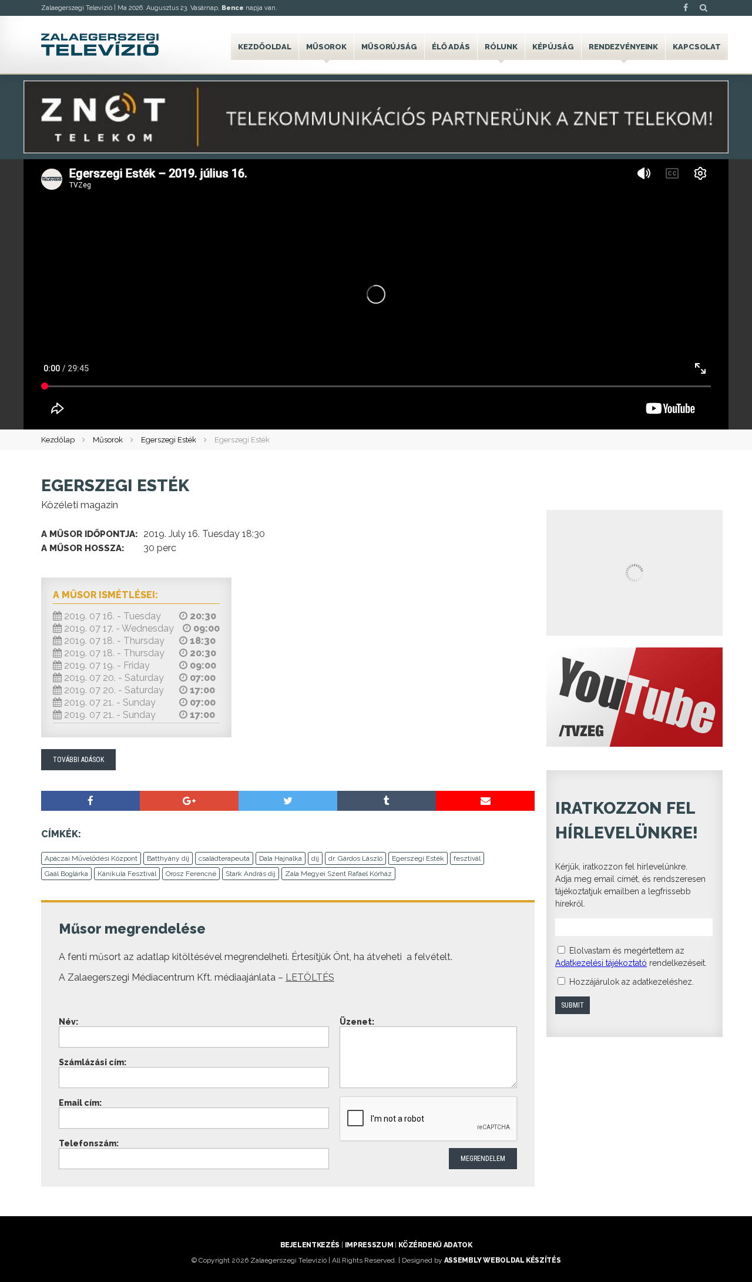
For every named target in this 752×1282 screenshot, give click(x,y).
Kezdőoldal (264, 46)
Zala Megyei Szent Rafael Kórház (338, 874)
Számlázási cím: (92, 1062)
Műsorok (326, 46)
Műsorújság (389, 46)
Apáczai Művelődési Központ (91, 858)
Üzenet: (357, 1021)
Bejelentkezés (310, 1245)
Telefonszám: (89, 1143)
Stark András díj (251, 874)
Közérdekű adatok (435, 1245)
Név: (68, 1021)
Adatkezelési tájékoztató (601, 963)
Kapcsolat (697, 46)
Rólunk (501, 46)
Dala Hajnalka (280, 858)
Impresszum (369, 1245)
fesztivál (467, 858)
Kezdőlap (58, 439)
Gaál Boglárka (66, 874)
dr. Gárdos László (355, 858)
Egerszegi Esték (168, 439)
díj (315, 858)
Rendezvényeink (623, 46)
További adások (78, 760)
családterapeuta (224, 858)
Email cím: (80, 1103)
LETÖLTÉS (310, 977)
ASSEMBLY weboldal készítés (502, 1260)
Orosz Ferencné (191, 874)
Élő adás (451, 46)
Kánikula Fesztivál (127, 874)
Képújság (553, 46)
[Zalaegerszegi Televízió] (100, 44)
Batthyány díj (168, 858)
